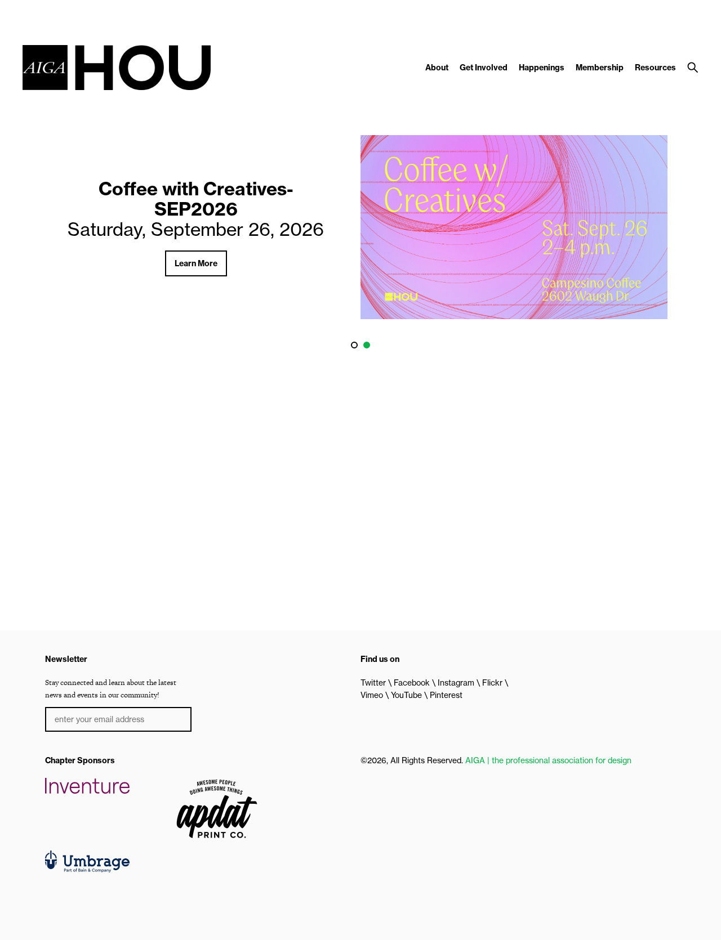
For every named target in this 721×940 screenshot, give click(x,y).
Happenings (541, 67)
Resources (655, 67)
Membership (600, 67)
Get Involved (484, 67)
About (436, 67)
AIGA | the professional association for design (548, 760)
